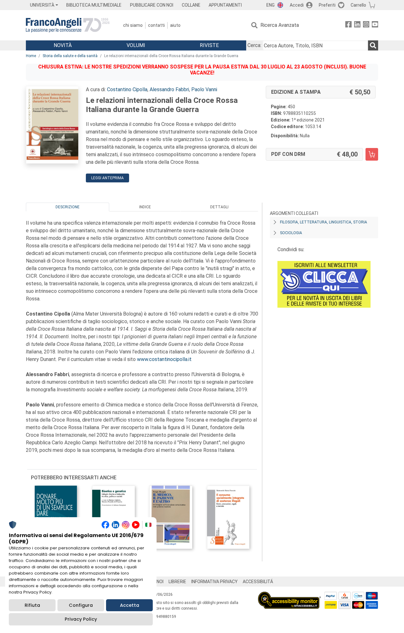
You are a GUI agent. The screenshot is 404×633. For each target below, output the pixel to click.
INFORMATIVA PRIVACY (214, 581)
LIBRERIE (177, 581)
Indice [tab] (145, 207)
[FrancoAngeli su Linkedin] (357, 25)
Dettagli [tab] (219, 207)
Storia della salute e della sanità (70, 56)
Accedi (297, 5)
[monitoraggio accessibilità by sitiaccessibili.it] (289, 595)
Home (31, 56)
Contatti (156, 25)
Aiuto (175, 25)
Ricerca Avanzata (279, 25)
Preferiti (327, 5)
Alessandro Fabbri (169, 89)
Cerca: (254, 45)
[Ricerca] (373, 45)
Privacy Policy (81, 619)
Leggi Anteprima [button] (107, 178)
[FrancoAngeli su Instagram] (366, 25)
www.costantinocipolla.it (164, 359)
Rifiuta (32, 605)
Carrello (358, 5)
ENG (270, 5)
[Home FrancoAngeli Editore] (68, 25)
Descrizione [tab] (68, 207)
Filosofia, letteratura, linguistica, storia (323, 222)
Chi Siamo (133, 25)
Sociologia (291, 233)
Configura (81, 605)
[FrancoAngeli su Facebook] (348, 25)
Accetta (129, 605)
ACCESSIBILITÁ (258, 581)
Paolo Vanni (204, 89)
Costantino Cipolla (127, 89)
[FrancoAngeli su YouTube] (375, 25)
